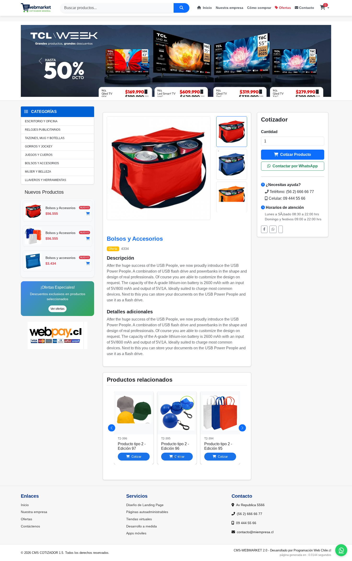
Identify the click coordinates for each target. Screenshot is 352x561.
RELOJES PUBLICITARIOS (42, 129)
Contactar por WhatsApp (295, 166)
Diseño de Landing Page (145, 505)
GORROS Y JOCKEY (38, 146)
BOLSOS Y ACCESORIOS (42, 163)
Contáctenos (30, 526)
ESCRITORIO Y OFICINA (41, 121)
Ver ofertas (57, 308)
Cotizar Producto (295, 154)
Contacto (306, 8)
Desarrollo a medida (141, 526)
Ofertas (285, 8)
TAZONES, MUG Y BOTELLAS (44, 138)
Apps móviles (136, 533)
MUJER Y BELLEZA (38, 171)
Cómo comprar (259, 8)
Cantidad (269, 132)
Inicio (207, 8)
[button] (324, 8)
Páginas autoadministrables (147, 512)
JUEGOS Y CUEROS (38, 155)
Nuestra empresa (229, 8)
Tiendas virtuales (139, 519)
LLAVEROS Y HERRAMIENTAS (45, 180)
